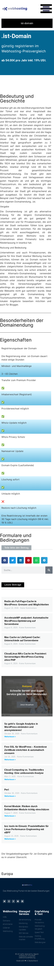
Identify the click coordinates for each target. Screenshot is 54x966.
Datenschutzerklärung (27, 958)
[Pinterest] (22, 901)
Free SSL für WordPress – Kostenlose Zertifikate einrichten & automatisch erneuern (25, 750)
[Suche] (49, 570)
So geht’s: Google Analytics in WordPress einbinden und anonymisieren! (21, 727)
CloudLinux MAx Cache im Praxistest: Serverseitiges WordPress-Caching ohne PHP (25, 656)
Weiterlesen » (10, 736)
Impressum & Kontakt (27, 956)
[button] (46, 8)
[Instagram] (9, 901)
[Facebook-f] (13, 901)
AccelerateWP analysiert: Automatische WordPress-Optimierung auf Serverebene (26, 621)
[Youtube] (17, 901)
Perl (6, 789)
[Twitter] (4, 901)
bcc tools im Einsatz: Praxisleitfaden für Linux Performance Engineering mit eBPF (26, 829)
